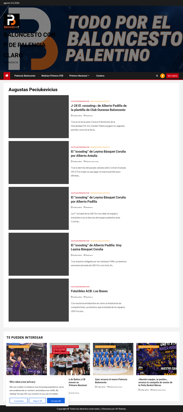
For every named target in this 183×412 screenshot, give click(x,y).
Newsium (106, 408)
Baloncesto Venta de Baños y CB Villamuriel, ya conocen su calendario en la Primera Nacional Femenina (69, 384)
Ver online (172, 76)
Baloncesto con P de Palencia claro (29, 45)
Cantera (100, 75)
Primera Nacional (78, 75)
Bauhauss (89, 116)
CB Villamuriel (59, 350)
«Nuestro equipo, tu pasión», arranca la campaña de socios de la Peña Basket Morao (155, 382)
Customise (19, 401)
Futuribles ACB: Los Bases (89, 291)
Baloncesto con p (92, 161)
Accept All (56, 401)
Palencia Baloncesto (24, 75)
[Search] (157, 76)
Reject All (37, 401)
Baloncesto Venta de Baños (65, 347)
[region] (37, 391)
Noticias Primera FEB (52, 75)
